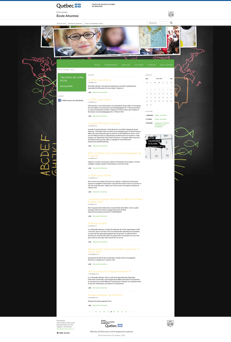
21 (122, 312)
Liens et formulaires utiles (94, 23)
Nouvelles (66, 69)
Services (126, 65)
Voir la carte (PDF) (66, 86)
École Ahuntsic (68, 14)
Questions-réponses (75, 23)
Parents (152, 65)
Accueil (60, 69)
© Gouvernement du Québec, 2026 (111, 335)
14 (96, 312)
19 (114, 312)
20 (118, 312)
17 (108, 312)
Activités (139, 65)
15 (100, 312)
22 (126, 312)
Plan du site (61, 23)
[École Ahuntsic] (171, 17)
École (97, 65)
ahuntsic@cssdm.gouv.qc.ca (65, 329)
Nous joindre (166, 65)
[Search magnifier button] (171, 23)
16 (104, 312)
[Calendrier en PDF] (159, 159)
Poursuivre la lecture (100, 92)
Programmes (111, 65)
